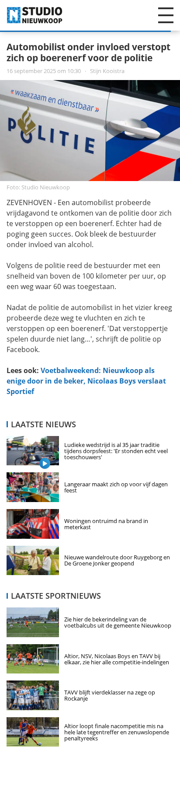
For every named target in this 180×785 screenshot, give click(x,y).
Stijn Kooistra (66, 71)
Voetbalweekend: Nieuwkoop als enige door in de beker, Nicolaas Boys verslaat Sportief (86, 381)
